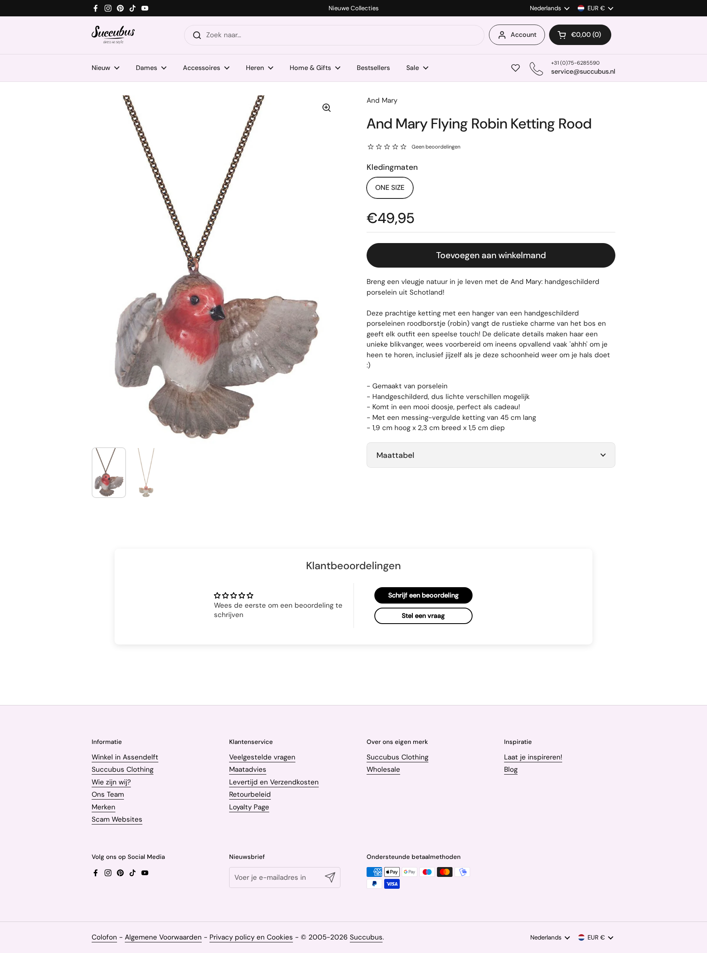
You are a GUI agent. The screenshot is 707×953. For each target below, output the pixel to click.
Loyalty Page (249, 806)
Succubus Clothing (122, 769)
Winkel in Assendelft (125, 756)
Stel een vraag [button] (423, 615)
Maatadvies (247, 769)
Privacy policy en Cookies (251, 937)
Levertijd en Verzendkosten (274, 781)
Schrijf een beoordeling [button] (423, 595)
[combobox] (334, 35)
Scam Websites (117, 819)
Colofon (104, 937)
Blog (511, 769)
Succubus (366, 937)
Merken (103, 806)
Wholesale (383, 769)
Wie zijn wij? (111, 781)
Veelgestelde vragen (262, 756)
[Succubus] (113, 35)
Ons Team (108, 794)
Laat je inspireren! (533, 756)
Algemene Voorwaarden (163, 937)
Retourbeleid (250, 794)
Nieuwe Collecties (353, 8)
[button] (580, 35)
